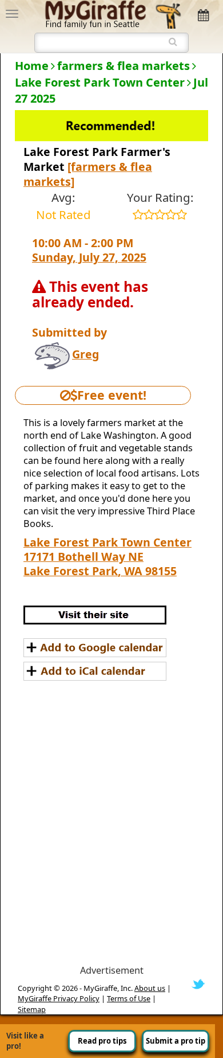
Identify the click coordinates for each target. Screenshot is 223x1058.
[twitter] (198, 983)
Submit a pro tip (175, 1041)
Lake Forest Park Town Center (100, 82)
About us (149, 988)
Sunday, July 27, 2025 (89, 257)
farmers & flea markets (123, 65)
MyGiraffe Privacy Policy (58, 998)
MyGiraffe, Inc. (108, 988)
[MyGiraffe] (112, 13)
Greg (85, 354)
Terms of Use (128, 998)
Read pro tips (102, 1041)
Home (32, 65)
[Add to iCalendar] (94, 671)
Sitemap (32, 1009)
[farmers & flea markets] (87, 174)
